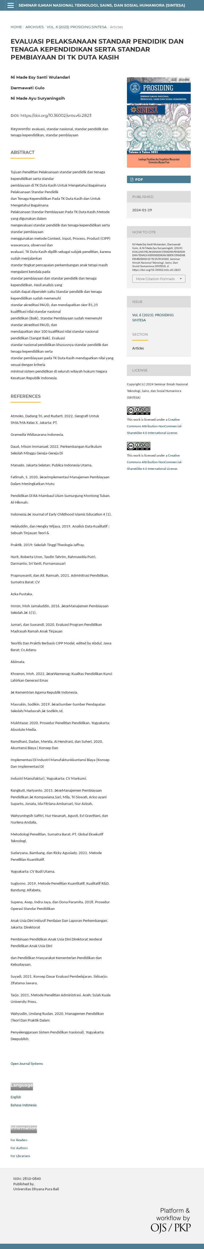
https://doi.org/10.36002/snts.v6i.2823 (55, 115)
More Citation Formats (155, 279)
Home (16, 27)
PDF (138, 179)
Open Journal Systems (27, 1064)
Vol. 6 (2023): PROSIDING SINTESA (77, 27)
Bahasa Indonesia (24, 1105)
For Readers (19, 1140)
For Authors (19, 1148)
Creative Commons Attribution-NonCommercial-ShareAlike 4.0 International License (154, 426)
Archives (35, 27)
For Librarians (20, 1156)
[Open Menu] (10, 5)
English (16, 1097)
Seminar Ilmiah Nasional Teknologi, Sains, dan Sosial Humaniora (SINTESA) (102, 5)
